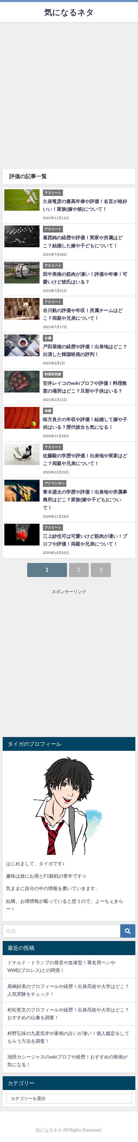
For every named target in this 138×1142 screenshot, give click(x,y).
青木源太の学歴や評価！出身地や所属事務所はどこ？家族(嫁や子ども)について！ (85, 499)
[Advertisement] (69, 94)
